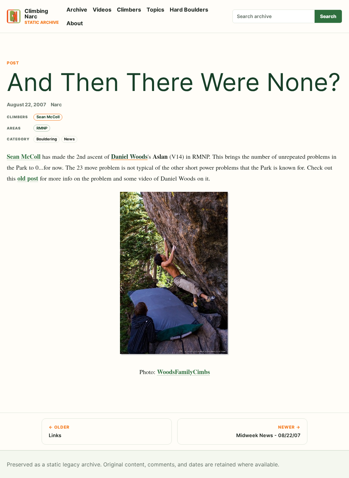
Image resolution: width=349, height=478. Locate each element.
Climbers (129, 9)
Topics (155, 9)
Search (328, 16)
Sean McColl (48, 116)
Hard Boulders (189, 9)
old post (27, 178)
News (69, 139)
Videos (102, 9)
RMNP (41, 128)
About (74, 23)
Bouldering (46, 139)
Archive (76, 9)
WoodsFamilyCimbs (183, 371)
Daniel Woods (129, 156)
